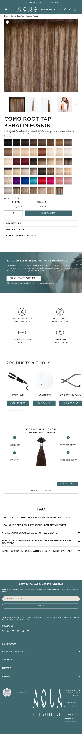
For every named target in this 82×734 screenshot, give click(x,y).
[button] (6, 9)
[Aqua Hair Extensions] (27, 9)
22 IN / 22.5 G (17, 207)
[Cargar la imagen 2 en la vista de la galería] (33, 104)
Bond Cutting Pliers (70, 395)
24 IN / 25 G (43, 207)
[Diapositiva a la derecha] (75, 104)
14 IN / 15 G (16, 202)
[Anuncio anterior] (4, 2)
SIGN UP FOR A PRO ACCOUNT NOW (24, 278)
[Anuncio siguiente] (77, 2)
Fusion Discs (44, 395)
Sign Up (41, 606)
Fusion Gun (18, 395)
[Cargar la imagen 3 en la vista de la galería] (48, 104)
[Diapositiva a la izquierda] (6, 104)
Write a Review (67, 484)
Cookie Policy (72, 714)
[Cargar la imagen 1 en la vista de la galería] (17, 104)
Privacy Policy (24, 619)
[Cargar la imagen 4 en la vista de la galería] (64, 104)
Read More (8, 136)
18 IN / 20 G (41, 202)
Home (7, 16)
